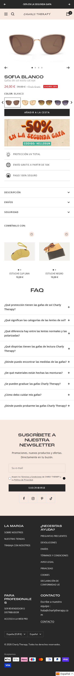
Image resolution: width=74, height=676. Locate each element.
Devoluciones (49, 542)
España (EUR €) (14, 634)
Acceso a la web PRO (16, 618)
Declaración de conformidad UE (50, 582)
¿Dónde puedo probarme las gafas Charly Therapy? (35, 405)
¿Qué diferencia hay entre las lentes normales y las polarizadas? (35, 333)
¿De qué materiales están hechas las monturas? (33, 372)
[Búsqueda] (12, 14)
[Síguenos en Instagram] (33, 498)
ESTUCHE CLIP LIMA (20, 273)
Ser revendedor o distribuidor (14, 610)
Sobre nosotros (13, 532)
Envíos (8, 202)
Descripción (12, 192)
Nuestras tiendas (14, 538)
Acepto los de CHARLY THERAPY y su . (36, 478)
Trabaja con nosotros (17, 545)
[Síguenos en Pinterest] (42, 498)
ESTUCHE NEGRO (54, 273)
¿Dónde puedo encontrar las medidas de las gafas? (35, 361)
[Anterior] (5, 67)
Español (34, 634)
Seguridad (11, 212)
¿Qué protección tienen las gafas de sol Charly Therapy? (32, 307)
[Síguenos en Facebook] (24, 498)
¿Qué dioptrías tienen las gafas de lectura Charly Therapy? (34, 348)
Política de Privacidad (23, 480)
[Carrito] (68, 14)
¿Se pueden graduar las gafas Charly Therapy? (32, 383)
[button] (65, 674)
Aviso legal (47, 561)
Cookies (45, 574)
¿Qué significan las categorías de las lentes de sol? (35, 320)
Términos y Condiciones (31, 476)
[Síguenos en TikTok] (51, 498)
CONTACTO (47, 621)
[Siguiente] (68, 67)
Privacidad (47, 568)
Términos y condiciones (54, 555)
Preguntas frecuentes (54, 536)
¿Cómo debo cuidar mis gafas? (22, 394)
